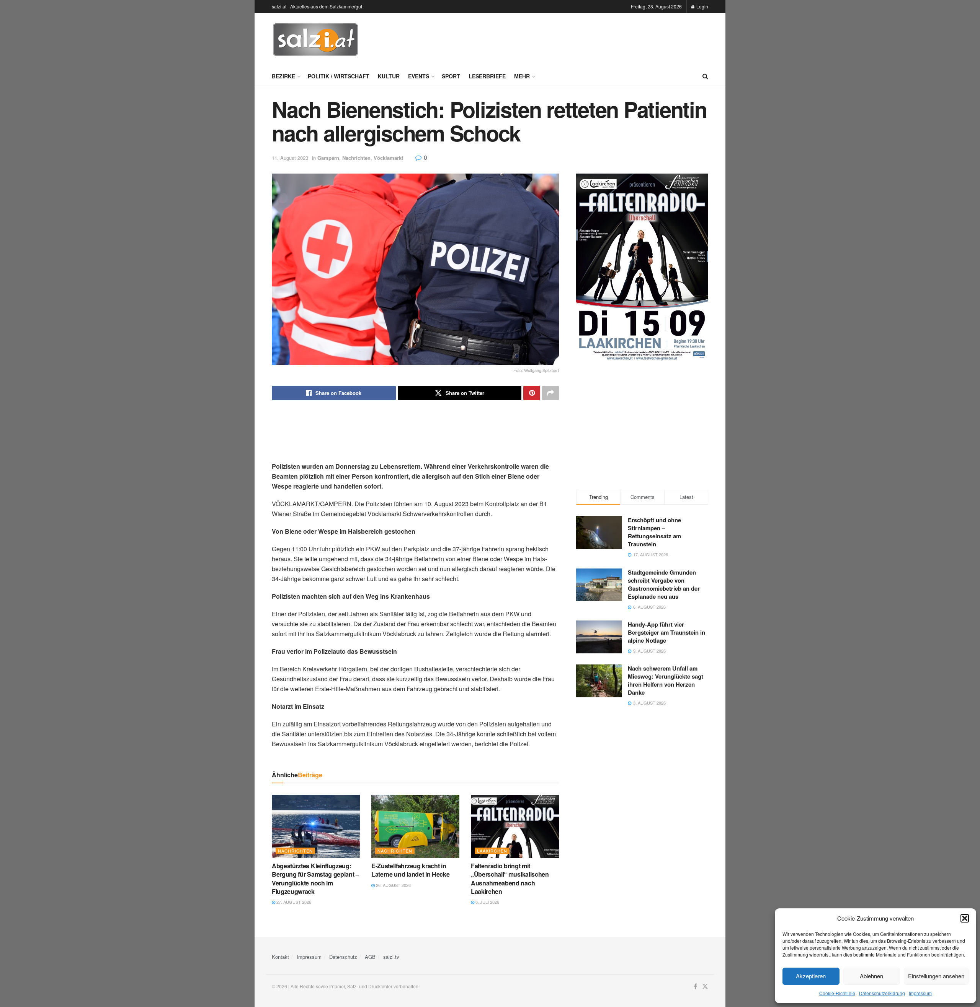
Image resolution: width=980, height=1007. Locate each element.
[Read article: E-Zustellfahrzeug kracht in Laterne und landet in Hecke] (415, 826)
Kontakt (280, 956)
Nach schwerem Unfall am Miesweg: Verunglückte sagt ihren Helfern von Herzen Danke (665, 680)
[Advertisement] (569, 38)
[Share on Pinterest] (531, 393)
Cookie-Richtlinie (837, 993)
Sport (451, 76)
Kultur (389, 76)
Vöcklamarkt (388, 157)
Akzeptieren (811, 976)
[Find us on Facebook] (695, 986)
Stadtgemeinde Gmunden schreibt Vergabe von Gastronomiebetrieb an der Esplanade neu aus (664, 584)
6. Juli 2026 (486, 902)
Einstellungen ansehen (936, 976)
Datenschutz (343, 956)
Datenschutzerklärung (882, 993)
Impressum (920, 993)
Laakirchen (492, 851)
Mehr (522, 76)
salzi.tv (391, 956)
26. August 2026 (393, 885)
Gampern (328, 157)
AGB (370, 956)
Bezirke (283, 76)
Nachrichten (356, 157)
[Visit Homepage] (315, 40)
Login (701, 6)
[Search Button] (705, 76)
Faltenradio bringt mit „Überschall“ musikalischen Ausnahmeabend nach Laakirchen (510, 878)
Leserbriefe (487, 76)
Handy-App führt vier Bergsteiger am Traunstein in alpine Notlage (666, 632)
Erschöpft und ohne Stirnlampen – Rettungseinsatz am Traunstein (654, 532)
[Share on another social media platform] (550, 393)
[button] (965, 918)
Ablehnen (871, 976)
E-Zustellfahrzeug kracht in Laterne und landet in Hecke (410, 870)
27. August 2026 (293, 902)
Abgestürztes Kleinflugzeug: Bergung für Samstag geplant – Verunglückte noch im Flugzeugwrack (315, 878)
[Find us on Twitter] (705, 986)
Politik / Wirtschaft (338, 76)
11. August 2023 (290, 157)
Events (418, 76)
